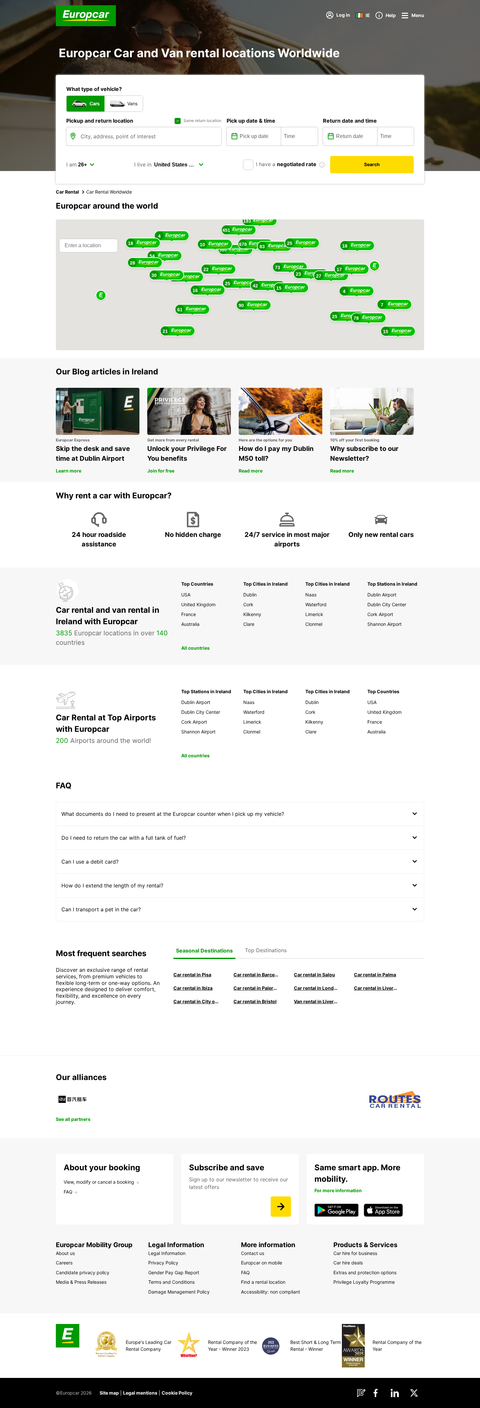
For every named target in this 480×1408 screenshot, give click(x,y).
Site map (109, 1393)
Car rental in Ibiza (193, 988)
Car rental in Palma (375, 974)
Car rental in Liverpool (376, 988)
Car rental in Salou (314, 974)
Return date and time (350, 120)
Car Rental (67, 192)
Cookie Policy (177, 1393)
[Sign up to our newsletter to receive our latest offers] (281, 1206)
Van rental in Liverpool (316, 1001)
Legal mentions (140, 1393)
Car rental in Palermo (256, 988)
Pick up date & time (251, 120)
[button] (374, 266)
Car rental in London (316, 988)
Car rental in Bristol (255, 1001)
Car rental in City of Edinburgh (195, 1001)
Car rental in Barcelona (256, 974)
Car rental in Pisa (192, 974)
